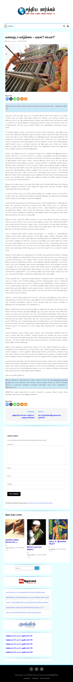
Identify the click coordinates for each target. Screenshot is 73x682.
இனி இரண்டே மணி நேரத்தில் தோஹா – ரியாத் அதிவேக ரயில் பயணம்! (27, 597)
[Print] (22, 99)
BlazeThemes (54, 675)
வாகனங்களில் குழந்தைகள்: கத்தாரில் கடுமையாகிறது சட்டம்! (25, 607)
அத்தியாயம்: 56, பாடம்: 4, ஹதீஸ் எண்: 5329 (19, 652)
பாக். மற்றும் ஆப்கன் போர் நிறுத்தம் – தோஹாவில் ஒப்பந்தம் (23, 612)
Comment (10, 444)
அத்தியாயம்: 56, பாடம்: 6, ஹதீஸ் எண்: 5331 (19, 644)
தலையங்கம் (26, 678)
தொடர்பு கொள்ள (45, 678)
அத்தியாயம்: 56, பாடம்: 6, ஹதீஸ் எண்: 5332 (19, 640)
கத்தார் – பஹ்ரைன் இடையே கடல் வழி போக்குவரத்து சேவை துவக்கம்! (27, 602)
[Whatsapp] (14, 99)
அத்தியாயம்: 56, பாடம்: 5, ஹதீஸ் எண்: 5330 (19, 648)
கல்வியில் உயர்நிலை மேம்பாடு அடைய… (12, 541)
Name (9, 468)
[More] (25, 99)
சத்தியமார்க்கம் (11, 41)
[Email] (18, 99)
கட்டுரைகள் (35, 678)
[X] (11, 99)
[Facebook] (7, 99)
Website (9, 484)
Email (8, 476)
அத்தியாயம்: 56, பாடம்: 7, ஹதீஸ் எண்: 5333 (19, 636)
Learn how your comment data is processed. (40, 503)
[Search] (37, 568)
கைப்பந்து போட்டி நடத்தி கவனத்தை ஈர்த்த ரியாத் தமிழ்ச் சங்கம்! (25, 592)
